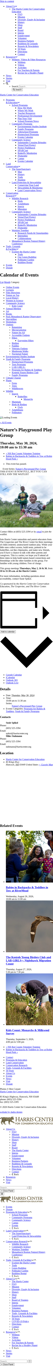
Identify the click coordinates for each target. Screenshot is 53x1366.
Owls (20, 407)
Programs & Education (16, 1060)
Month (7, 282)
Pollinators (17, 412)
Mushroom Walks (20, 351)
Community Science (15, 303)
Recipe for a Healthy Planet (24, 1345)
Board (15, 1147)
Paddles (15, 346)
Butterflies (22, 396)
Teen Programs (19, 364)
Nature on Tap (12, 295)
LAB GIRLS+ (18, 367)
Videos (15, 1337)
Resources (10, 1177)
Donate (9, 1084)
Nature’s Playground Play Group (27, 706)
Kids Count (17, 306)
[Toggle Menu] (2, 1193)
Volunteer (16, 1158)
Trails (14, 1265)
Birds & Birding (19, 404)
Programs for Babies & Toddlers (27, 370)
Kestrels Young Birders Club (25, 372)
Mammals (16, 402)
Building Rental (19, 1273)
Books (9, 314)
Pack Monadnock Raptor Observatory (23, 316)
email (39, 531)
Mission (15, 1134)
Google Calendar (14, 675)
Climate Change (13, 378)
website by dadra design (11, 1112)
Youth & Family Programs (18, 359)
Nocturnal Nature (20, 354)
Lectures (10, 290)
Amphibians (17, 410)
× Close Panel (7, 1191)
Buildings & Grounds (22, 1163)
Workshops (11, 322)
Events (9, 1076)
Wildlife (9, 391)
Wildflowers (17, 388)
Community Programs (22, 1217)
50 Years (10, 1070)
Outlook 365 (12, 680)
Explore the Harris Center (24, 1262)
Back (16, 1174)
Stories (9, 1353)
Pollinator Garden (20, 1270)
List (2, 282)
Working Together (20, 1249)
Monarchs (28, 399)
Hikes (14, 338)
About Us (10, 1073)
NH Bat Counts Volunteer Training (23, 453)
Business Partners (20, 1161)
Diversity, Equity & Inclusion (25, 1137)
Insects (15, 394)
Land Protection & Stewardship (26, 1236)
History (15, 1139)
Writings (16, 1334)
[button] (28, 1212)
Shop (14, 1142)
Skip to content (7, 1)
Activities (16, 1340)
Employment (18, 1155)
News (8, 1078)
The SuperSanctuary (21, 1233)
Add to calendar (8, 632)
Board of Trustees (20, 1300)
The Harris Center (20, 1150)
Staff (14, 1145)
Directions (16, 1169)
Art (7, 311)
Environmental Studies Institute (20, 356)
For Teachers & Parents (23, 1342)
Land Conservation (15, 1062)
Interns (15, 1153)
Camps (15, 1223)
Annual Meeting (13, 308)
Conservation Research (16, 1065)
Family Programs (20, 375)
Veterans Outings (20, 348)
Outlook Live (12, 683)
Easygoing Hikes (26, 340)
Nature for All (18, 332)
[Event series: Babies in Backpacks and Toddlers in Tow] (28, 899)
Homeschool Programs (22, 362)
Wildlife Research (20, 1244)
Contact (9, 1057)
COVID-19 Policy (20, 1321)
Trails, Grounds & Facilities (19, 1068)
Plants (8, 380)
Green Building (19, 1268)
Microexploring (19, 330)
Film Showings (13, 292)
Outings (9, 324)
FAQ (14, 1131)
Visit (8, 1081)
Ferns (14, 383)
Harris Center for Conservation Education (19, 95)
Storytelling (11, 319)
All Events (5, 422)
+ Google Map (46, 764)
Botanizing (17, 327)
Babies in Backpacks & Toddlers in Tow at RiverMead (27, 889)
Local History (12, 298)
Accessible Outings (21, 335)
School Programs (20, 1215)
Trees (14, 386)
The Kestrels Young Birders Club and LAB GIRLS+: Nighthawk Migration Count (28, 960)
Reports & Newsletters (22, 1166)
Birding (15, 343)
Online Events (12, 287)
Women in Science (14, 300)
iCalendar (10, 677)
